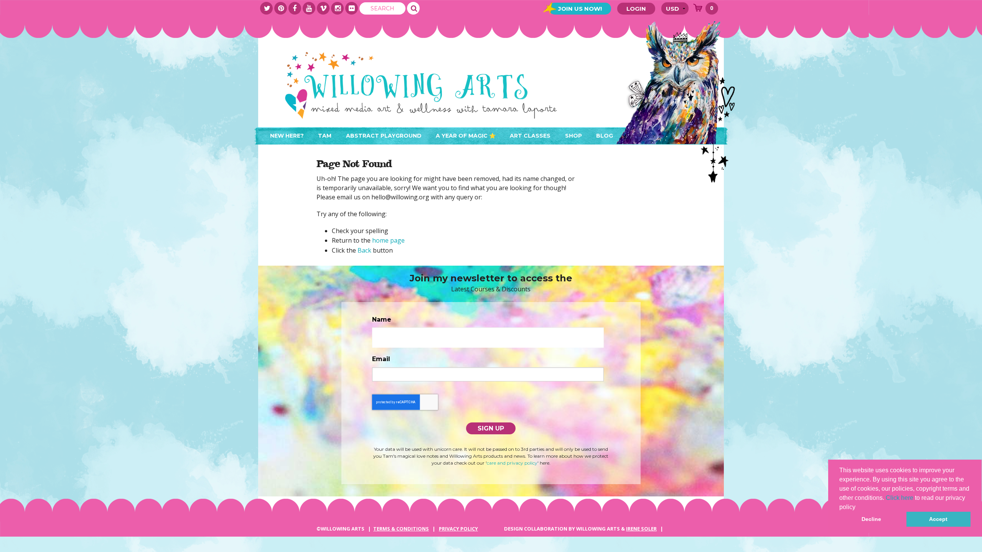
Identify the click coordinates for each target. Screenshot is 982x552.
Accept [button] (938, 519)
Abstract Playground (384, 135)
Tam (324, 135)
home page (388, 240)
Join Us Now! (580, 8)
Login (636, 8)
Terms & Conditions (401, 528)
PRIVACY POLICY (458, 528)
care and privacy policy (512, 463)
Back (364, 250)
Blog (604, 135)
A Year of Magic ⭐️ (466, 135)
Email (381, 359)
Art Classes (530, 135)
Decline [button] (871, 519)
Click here (899, 498)
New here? (287, 135)
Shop (573, 135)
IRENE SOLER (641, 528)
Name (381, 319)
